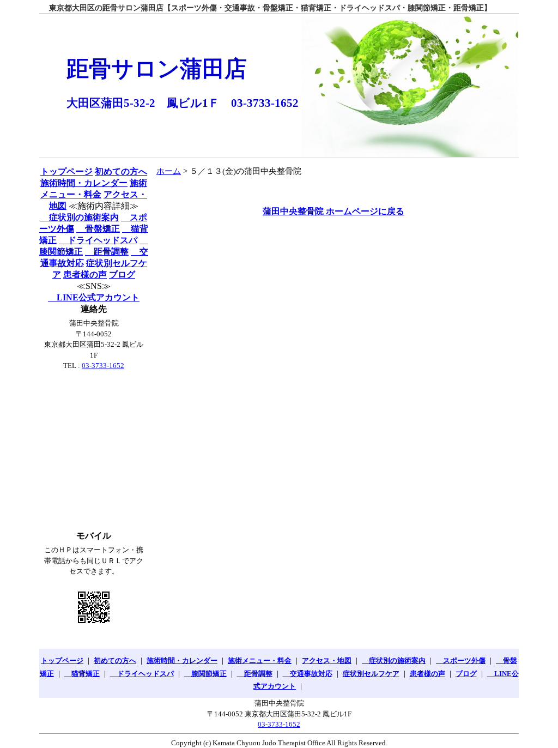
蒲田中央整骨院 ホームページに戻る (333, 211)
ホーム (168, 171)
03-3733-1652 (103, 365)
